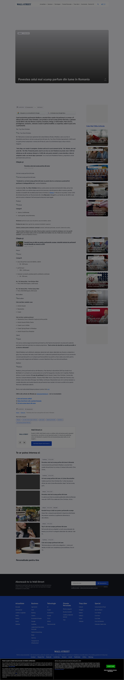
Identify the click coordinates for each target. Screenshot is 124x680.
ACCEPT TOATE (110, 666)
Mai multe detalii (12, 666)
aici (16, 673)
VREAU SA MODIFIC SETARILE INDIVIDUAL (110, 671)
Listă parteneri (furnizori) (59, 669)
